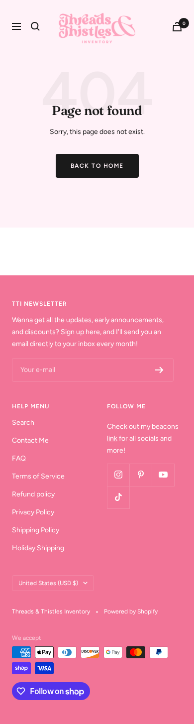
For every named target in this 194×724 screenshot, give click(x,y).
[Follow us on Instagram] (118, 475)
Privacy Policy (33, 512)
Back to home (97, 165)
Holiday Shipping (38, 548)
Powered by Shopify (131, 611)
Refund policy (33, 494)
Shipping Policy (35, 530)
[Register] (159, 369)
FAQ (19, 458)
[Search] (35, 26)
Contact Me (30, 440)
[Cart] (177, 26)
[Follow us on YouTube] (163, 475)
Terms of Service (38, 476)
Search (23, 422)
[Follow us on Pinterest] (140, 475)
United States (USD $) (48, 583)
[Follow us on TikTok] (118, 497)
